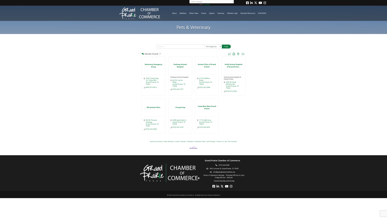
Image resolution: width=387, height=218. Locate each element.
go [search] (227, 46)
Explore (212, 13)
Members (183, 13)
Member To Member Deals (197, 141)
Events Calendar (180, 141)
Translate (206, 4)
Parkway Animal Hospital (179, 77)
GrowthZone (216, 195)
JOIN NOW (262, 13)
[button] (143, 54)
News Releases (169, 141)
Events (203, 13)
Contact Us (220, 141)
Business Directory (156, 141)
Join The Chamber (231, 141)
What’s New (193, 13)
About (174, 13)
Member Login (232, 13)
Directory (220, 13)
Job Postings (211, 141)
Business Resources (248, 13)
